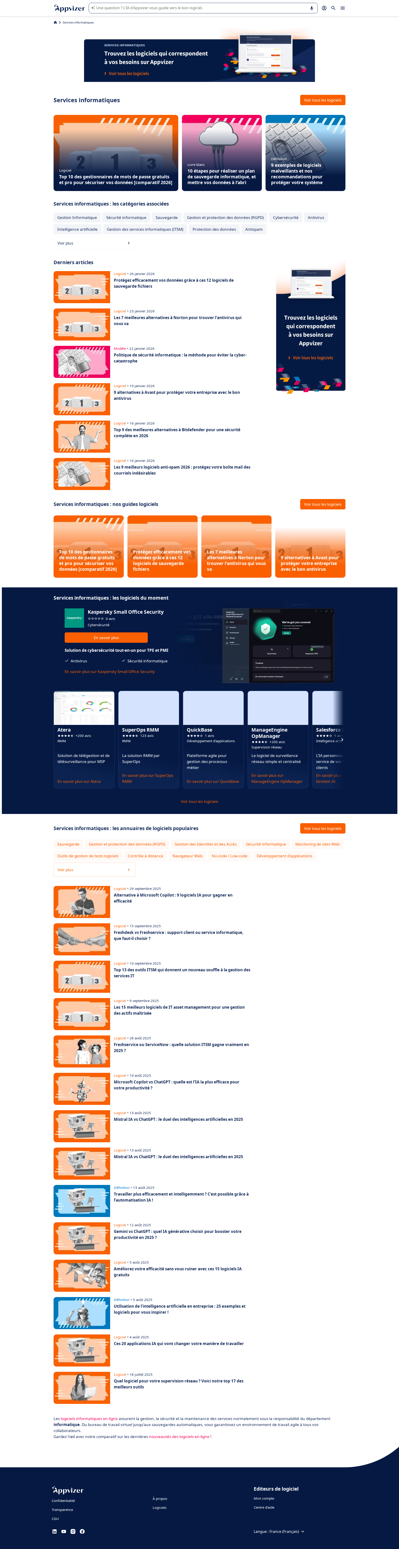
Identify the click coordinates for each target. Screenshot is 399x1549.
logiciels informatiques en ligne (89, 1418)
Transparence (62, 1509)
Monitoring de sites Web (317, 844)
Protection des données (214, 229)
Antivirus (316, 217)
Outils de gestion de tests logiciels (87, 855)
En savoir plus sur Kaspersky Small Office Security (110, 671)
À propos (160, 1498)
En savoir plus (106, 637)
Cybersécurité (286, 217)
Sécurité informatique (126, 217)
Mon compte (264, 1498)
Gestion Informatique (77, 217)
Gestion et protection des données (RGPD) (225, 217)
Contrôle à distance (145, 855)
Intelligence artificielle (77, 229)
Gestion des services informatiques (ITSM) (145, 229)
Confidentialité (63, 1500)
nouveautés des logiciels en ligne (179, 1436)
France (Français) (284, 1531)
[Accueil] (55, 22)
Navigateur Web (187, 855)
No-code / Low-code (230, 855)
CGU (55, 1518)
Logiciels (159, 1507)
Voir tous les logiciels (323, 100)
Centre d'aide (264, 1507)
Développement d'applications (284, 855)
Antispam (254, 229)
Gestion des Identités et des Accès (206, 844)
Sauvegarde (167, 217)
